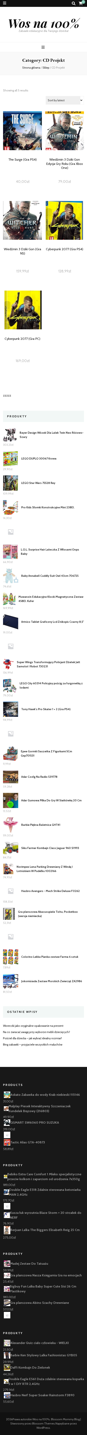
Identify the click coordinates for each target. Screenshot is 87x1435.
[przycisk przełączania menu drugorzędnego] (4, 3)
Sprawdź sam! (22, 139)
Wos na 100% (44, 23)
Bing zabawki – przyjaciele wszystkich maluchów (32, 1044)
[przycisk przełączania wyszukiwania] (73, 3)
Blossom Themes (43, 1423)
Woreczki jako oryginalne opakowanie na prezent (33, 1026)
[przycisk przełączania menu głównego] (43, 47)
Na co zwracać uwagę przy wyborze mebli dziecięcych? (36, 1032)
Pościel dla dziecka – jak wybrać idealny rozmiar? (32, 1038)
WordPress (43, 1428)
